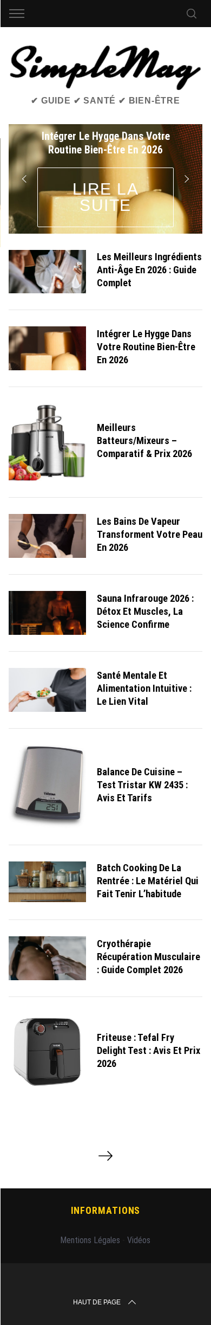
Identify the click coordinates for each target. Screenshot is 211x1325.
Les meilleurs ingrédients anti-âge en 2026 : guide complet (149, 269)
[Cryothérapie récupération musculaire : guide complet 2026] (48, 958)
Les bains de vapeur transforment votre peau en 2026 (149, 534)
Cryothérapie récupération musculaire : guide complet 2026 (148, 956)
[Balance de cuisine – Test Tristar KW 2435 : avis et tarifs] (48, 786)
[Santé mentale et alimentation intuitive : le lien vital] (48, 690)
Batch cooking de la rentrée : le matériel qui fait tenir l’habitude (148, 880)
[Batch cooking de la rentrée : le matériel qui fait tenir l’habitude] (48, 881)
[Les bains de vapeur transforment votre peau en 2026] (48, 536)
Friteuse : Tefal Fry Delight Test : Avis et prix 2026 (148, 1050)
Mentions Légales (90, 1240)
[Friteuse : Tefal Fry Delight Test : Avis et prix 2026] (48, 1052)
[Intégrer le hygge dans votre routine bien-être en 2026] (48, 348)
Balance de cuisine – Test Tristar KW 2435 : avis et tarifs (142, 784)
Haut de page (97, 1302)
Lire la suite (105, 197)
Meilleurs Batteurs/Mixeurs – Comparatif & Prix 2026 (144, 440)
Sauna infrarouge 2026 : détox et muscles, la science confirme (145, 611)
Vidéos (138, 1240)
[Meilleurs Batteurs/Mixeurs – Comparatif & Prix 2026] (48, 442)
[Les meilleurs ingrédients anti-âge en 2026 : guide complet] (48, 272)
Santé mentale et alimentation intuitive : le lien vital (144, 688)
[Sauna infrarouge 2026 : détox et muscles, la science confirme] (48, 613)
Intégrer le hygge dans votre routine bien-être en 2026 (146, 346)
